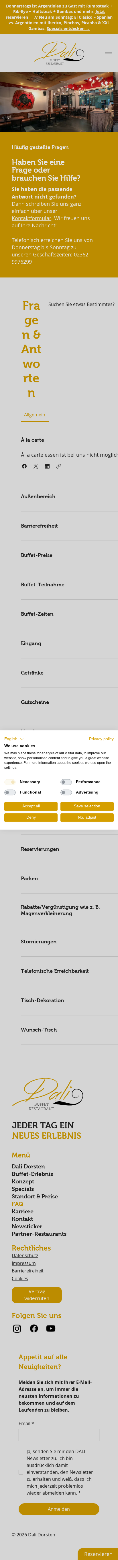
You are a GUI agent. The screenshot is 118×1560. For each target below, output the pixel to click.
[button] (14, 739)
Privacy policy (101, 739)
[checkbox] (10, 782)
